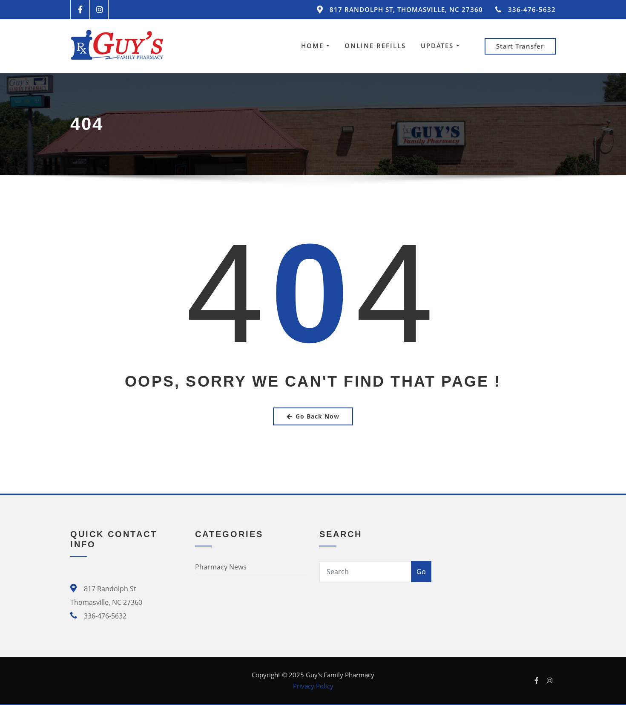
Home (313, 45)
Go (421, 571)
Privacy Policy (313, 686)
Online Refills (375, 45)
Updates (438, 45)
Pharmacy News (221, 567)
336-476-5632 (532, 9)
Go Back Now (317, 416)
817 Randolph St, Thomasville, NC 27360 (406, 9)
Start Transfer (520, 46)
